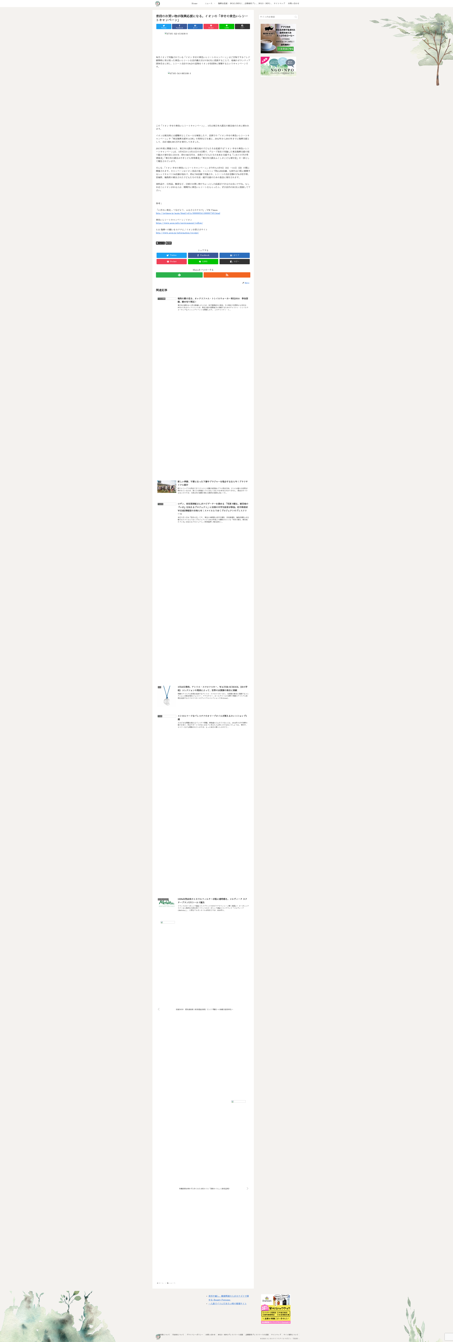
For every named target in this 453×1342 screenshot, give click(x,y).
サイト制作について (290, 1335)
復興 (169, 243)
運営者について (164, 1335)
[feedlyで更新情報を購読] (179, 275)
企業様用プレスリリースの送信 (257, 1335)
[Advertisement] (278, 104)
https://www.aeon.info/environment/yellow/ (179, 223)
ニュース (161, 243)
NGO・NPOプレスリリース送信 (230, 1335)
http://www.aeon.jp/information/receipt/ (177, 233)
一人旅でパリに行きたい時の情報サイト (227, 1304)
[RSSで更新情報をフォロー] (227, 275)
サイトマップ (276, 1335)
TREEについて (178, 1335)
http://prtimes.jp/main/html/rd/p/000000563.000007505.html (188, 213)
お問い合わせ (210, 1335)
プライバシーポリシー (195, 1335)
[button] (242, 26)
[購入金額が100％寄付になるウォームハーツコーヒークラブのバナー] (278, 38)
